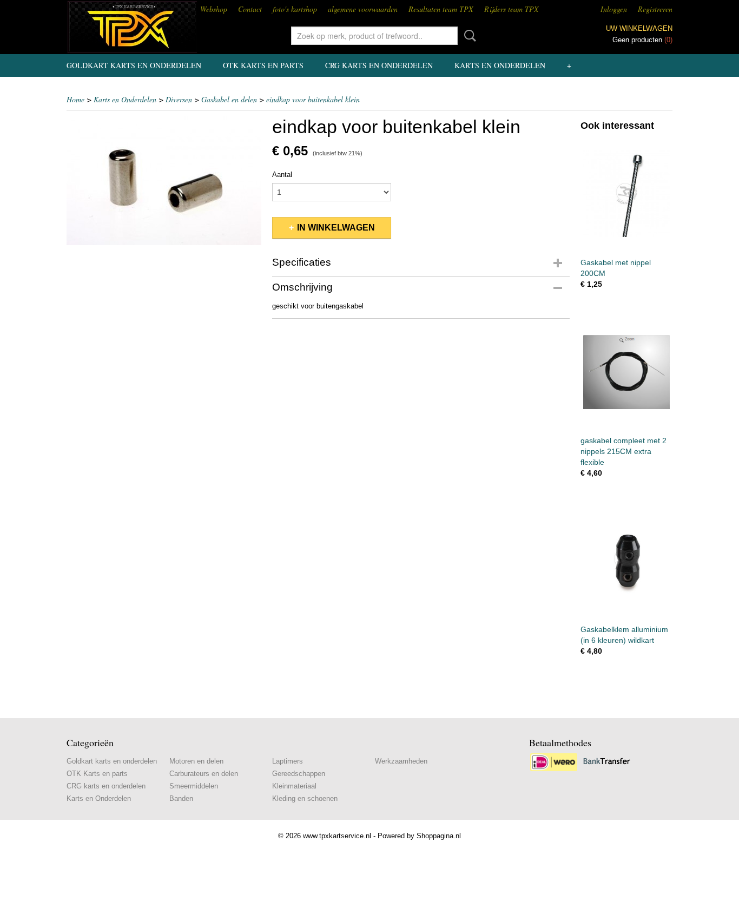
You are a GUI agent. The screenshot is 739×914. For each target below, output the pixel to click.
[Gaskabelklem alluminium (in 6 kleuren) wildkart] (626, 560)
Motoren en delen (196, 761)
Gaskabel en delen (229, 99)
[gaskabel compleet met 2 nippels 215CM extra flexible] (626, 371)
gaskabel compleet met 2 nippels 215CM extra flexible (623, 451)
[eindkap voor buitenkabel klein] (164, 180)
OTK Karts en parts (263, 65)
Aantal (282, 174)
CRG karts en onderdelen (379, 65)
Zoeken (468, 36)
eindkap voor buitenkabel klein (313, 99)
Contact (250, 9)
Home (75, 99)
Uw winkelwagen (639, 28)
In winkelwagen (336, 227)
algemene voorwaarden (363, 9)
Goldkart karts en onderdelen (134, 65)
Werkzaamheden (401, 761)
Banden (181, 798)
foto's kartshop (295, 9)
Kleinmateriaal (294, 786)
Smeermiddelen (193, 786)
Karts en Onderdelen (499, 65)
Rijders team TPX (511, 9)
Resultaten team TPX (440, 9)
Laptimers (287, 761)
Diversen (179, 99)
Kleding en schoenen (305, 798)
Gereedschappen (298, 774)
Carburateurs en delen (203, 774)
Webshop (213, 9)
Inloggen (614, 9)
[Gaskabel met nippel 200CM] (626, 193)
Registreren (655, 9)
